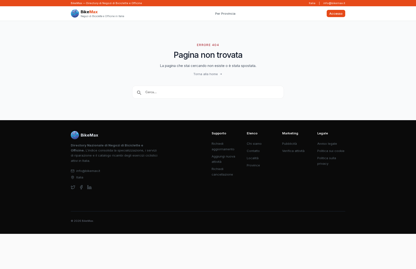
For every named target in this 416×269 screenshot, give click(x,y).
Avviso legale (327, 143)
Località (253, 158)
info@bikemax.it (334, 3)
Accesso (336, 13)
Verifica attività (293, 151)
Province (253, 165)
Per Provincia (225, 13)
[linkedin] (89, 187)
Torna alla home (205, 74)
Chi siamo (254, 143)
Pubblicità (289, 143)
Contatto (253, 151)
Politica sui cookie (330, 151)
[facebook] (81, 187)
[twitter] (73, 187)
